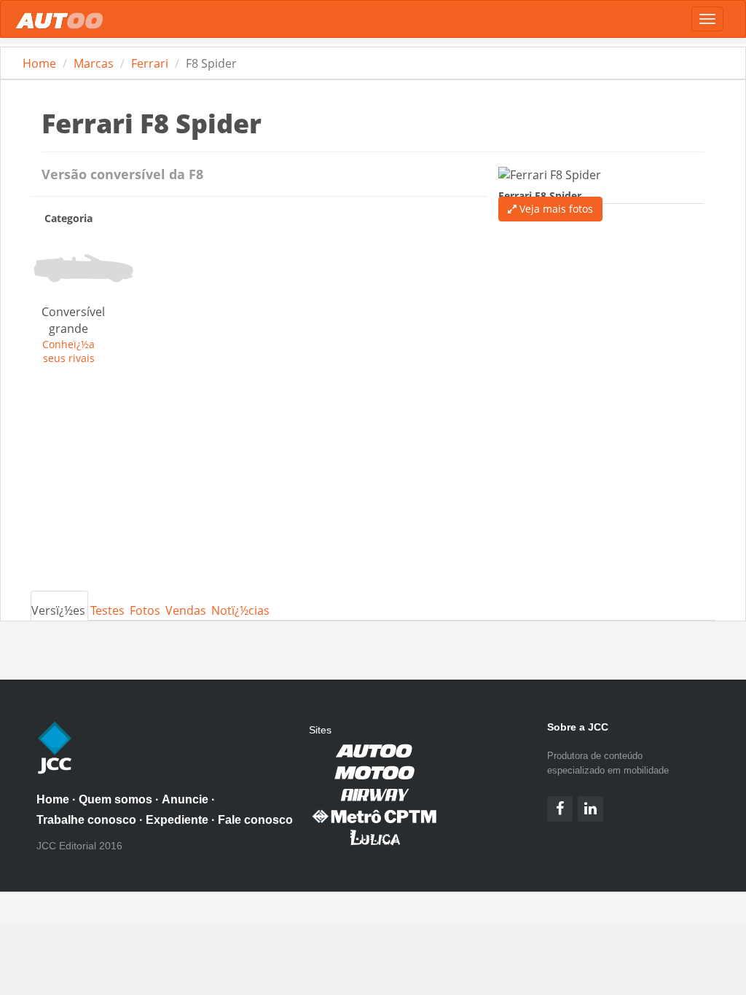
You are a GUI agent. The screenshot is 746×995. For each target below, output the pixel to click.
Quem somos (115, 799)
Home (39, 63)
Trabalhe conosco (86, 820)
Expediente (177, 820)
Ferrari (149, 63)
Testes (107, 610)
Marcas (94, 63)
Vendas (185, 610)
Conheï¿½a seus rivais (68, 351)
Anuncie (185, 799)
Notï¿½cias (240, 610)
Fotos (145, 610)
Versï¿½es (58, 610)
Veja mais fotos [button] (555, 209)
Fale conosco (255, 820)
